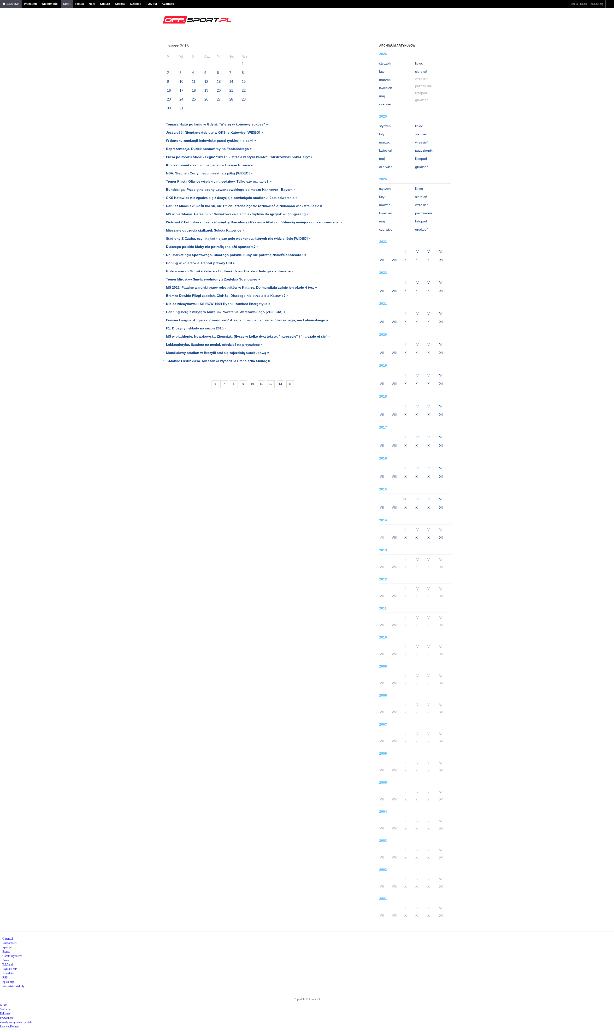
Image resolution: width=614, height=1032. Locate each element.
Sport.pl (7, 947)
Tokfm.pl (7, 964)
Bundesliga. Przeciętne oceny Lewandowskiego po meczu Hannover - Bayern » (230, 189)
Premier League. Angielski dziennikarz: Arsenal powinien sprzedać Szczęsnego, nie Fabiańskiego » (247, 320)
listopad (421, 159)
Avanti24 (168, 4)
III (404, 251)
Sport (67, 4)
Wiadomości (49, 4)
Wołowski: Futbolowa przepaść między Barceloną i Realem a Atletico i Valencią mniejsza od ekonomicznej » (254, 222)
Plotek (79, 4)
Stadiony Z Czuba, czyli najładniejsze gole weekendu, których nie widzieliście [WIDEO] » (238, 238)
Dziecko (135, 4)
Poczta (574, 3)
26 (206, 99)
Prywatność (6, 1018)
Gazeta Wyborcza (12, 956)
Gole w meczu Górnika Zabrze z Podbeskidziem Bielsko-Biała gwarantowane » (230, 271)
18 (194, 90)
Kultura (105, 4)
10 (181, 81)
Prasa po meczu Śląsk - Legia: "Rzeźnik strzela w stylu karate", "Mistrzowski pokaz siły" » (239, 157)
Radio (583, 3)
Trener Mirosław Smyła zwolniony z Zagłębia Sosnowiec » (213, 279)
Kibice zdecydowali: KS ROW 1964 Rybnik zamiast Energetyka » (218, 304)
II (393, 251)
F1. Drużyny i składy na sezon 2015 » (196, 328)
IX (405, 260)
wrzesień (422, 142)
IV (417, 251)
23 (169, 99)
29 (244, 99)
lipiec (419, 63)
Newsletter (8, 973)
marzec (384, 80)
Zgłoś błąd (8, 982)
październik (423, 150)
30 (169, 108)
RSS (5, 977)
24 (181, 99)
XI (429, 260)
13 (219, 81)
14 (231, 81)
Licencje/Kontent (9, 1026)
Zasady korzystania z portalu (16, 1022)
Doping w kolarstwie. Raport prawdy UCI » (200, 263)
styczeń (385, 63)
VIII (394, 260)
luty (381, 71)
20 (219, 90)
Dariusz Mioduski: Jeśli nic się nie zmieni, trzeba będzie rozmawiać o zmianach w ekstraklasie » (244, 206)
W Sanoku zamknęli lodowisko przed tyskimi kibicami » (211, 141)
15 (244, 81)
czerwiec (385, 104)
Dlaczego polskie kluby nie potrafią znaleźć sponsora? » (212, 247)
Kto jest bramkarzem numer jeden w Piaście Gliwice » (209, 165)
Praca (5, 960)
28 (231, 99)
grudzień (421, 167)
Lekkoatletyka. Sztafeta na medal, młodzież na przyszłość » (214, 344)
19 (206, 90)
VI (440, 251)
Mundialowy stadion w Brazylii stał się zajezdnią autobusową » (217, 353)
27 (219, 99)
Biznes (6, 951)
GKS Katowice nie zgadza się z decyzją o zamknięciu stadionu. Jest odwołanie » (231, 198)
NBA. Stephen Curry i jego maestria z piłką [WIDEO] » (209, 173)
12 (206, 81)
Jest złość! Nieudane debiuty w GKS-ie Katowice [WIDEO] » (214, 132)
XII (441, 260)
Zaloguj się (596, 3)
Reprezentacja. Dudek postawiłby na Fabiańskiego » (209, 149)
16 (169, 90)
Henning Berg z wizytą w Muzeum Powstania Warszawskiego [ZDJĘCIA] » (225, 312)
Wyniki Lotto (9, 969)
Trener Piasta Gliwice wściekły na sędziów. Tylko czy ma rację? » (219, 181)
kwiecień (385, 88)
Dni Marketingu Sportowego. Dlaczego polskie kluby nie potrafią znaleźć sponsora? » (236, 255)
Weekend (30, 4)
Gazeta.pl (12, 4)
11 (193, 81)
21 (231, 90)
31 (181, 108)
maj (382, 96)
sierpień (421, 71)
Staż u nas (6, 1009)
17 (181, 90)
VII (382, 260)
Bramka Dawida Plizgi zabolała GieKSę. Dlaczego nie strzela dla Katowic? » (227, 296)
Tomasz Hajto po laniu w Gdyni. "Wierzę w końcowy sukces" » (217, 124)
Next (92, 4)
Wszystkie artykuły (13, 986)
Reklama (5, 1013)
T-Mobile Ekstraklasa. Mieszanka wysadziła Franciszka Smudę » (218, 361)
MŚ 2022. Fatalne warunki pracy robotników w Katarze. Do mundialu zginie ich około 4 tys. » (241, 287)
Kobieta (120, 4)
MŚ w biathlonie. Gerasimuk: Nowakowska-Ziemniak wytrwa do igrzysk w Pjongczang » (237, 214)
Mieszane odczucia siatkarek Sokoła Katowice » (205, 230)
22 (244, 90)
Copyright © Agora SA (307, 999)
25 (194, 99)
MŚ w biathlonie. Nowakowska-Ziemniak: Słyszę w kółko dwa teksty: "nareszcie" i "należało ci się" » (248, 336)
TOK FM (151, 4)
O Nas (3, 1005)
